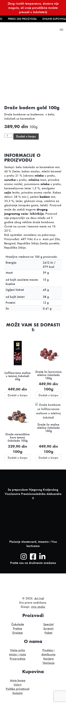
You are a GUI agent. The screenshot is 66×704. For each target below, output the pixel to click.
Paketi (48, 633)
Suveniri (48, 628)
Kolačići (17, 693)
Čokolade (17, 624)
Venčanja (48, 663)
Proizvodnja (17, 659)
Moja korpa (17, 680)
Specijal (48, 624)
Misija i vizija (17, 654)
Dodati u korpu (26, 136)
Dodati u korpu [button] (17, 395)
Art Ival (39, 598)
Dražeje (17, 633)
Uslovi (17, 685)
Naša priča (17, 650)
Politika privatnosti (17, 689)
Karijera (48, 659)
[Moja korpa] (45, 30)
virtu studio (38, 607)
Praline (17, 628)
